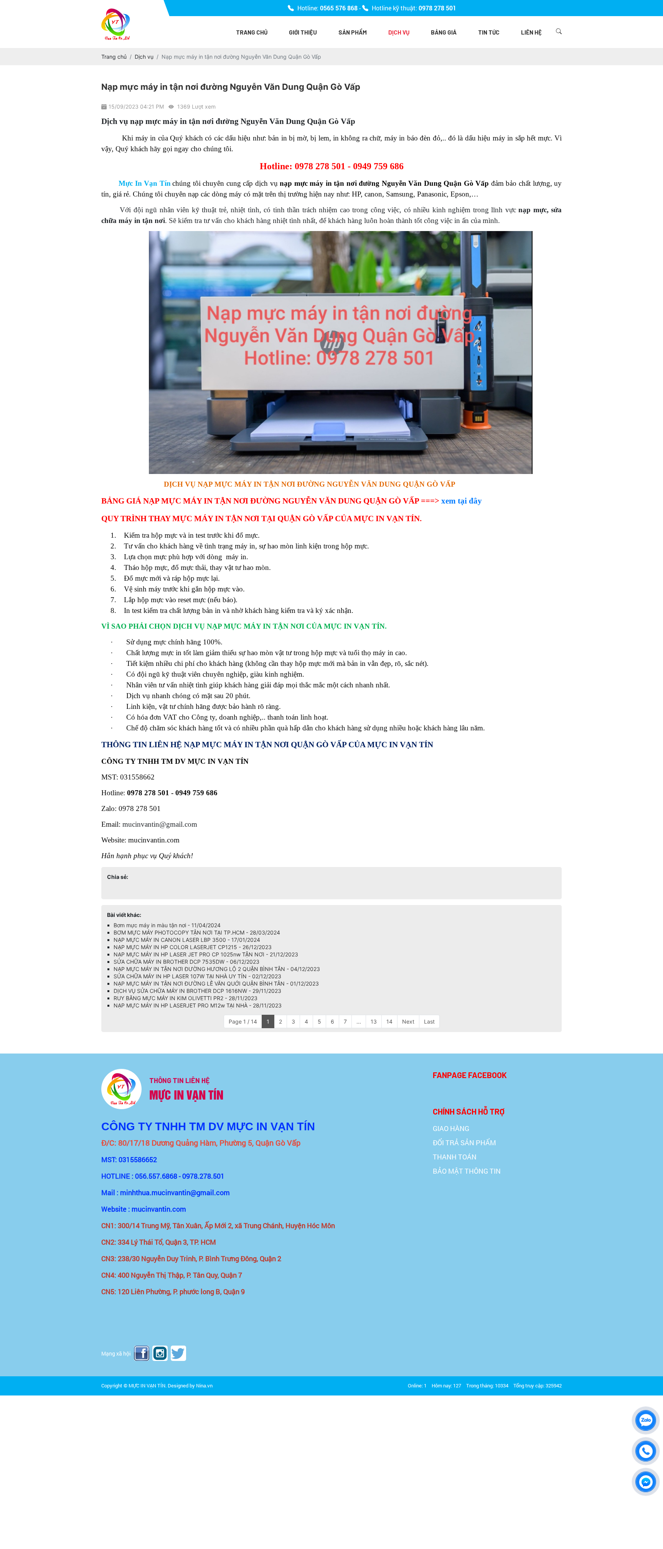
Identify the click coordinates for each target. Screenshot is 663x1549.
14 (389, 1021)
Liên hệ (531, 32)
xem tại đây (461, 500)
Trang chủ (251, 32)
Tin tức (489, 32)
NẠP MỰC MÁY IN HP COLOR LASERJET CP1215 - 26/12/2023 (193, 947)
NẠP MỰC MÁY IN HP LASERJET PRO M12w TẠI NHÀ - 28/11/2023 (198, 1005)
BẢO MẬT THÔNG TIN (467, 1171)
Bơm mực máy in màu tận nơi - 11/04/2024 (167, 925)
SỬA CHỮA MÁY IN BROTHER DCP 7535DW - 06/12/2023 (186, 961)
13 (374, 1021)
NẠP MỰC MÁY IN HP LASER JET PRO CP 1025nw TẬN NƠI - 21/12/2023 (206, 954)
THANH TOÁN (455, 1156)
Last (429, 1021)
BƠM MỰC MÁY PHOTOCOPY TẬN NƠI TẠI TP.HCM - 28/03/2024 (197, 932)
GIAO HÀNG (451, 1128)
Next (408, 1021)
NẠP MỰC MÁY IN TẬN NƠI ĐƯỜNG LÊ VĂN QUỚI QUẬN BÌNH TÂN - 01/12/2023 (216, 983)
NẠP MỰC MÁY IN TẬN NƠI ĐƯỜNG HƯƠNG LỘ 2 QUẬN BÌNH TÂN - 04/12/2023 (217, 969)
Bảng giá (444, 32)
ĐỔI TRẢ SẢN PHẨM (464, 1142)
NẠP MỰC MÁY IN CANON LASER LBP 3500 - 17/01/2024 (187, 939)
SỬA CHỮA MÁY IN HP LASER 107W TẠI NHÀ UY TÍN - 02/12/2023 (197, 976)
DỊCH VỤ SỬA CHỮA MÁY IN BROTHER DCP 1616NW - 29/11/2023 (197, 991)
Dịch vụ (398, 32)
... (358, 1021)
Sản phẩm (352, 32)
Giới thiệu (303, 32)
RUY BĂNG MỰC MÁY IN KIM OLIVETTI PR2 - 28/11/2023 (185, 998)
